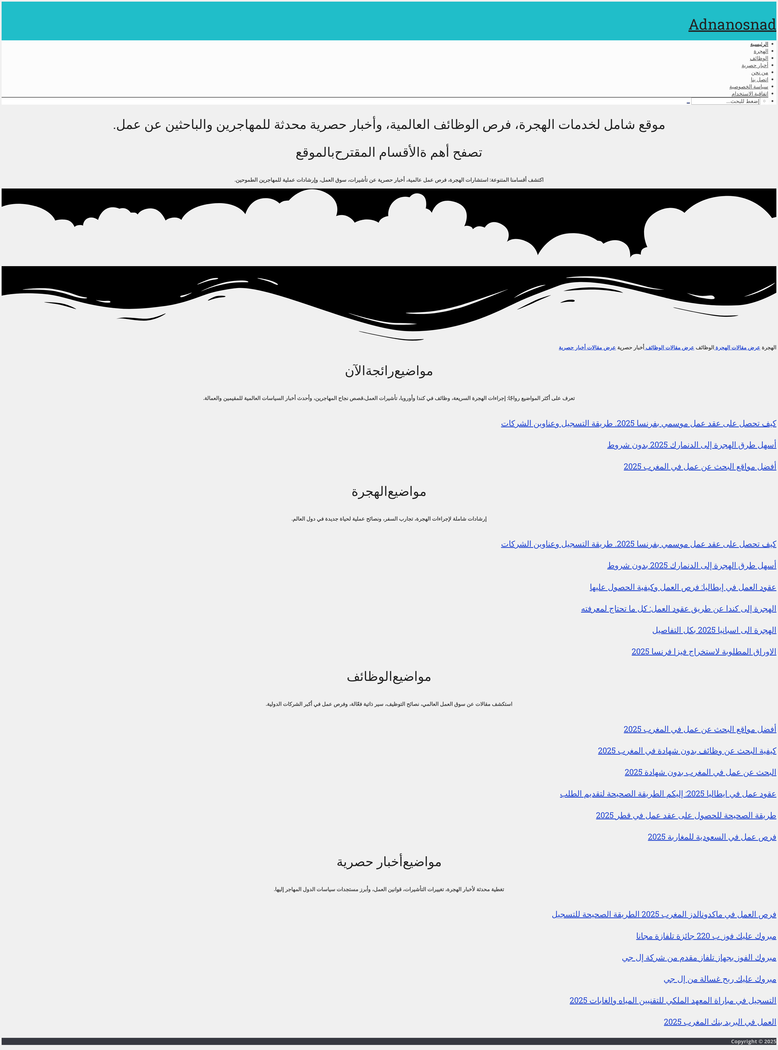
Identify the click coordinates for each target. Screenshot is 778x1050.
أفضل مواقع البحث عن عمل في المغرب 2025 (700, 466)
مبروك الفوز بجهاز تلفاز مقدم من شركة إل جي (699, 957)
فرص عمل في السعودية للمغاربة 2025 (712, 836)
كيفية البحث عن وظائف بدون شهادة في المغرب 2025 (687, 750)
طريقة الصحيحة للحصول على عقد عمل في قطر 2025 (686, 815)
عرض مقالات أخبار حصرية (587, 347)
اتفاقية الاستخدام (750, 93)
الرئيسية (759, 43)
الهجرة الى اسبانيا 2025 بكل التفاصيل (714, 629)
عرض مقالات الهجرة (737, 347)
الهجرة (761, 50)
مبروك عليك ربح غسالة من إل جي (720, 978)
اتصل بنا (759, 79)
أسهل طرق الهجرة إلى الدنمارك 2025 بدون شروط (691, 444)
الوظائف (759, 58)
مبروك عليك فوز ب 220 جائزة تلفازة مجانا (706, 935)
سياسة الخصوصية (748, 86)
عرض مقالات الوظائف (669, 347)
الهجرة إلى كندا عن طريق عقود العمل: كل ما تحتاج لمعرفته (678, 608)
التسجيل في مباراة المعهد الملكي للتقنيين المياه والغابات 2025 (673, 1000)
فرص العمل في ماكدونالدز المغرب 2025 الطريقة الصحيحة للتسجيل (664, 914)
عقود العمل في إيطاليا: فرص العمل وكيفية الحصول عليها (683, 586)
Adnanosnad (732, 24)
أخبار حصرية (755, 65)
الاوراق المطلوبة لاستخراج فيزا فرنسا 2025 (704, 651)
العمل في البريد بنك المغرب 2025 (720, 1021)
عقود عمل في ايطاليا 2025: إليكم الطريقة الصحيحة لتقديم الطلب (668, 793)
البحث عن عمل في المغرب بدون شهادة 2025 (700, 771)
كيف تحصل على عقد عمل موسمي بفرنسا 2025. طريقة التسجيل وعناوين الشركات (638, 423)
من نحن (759, 72)
